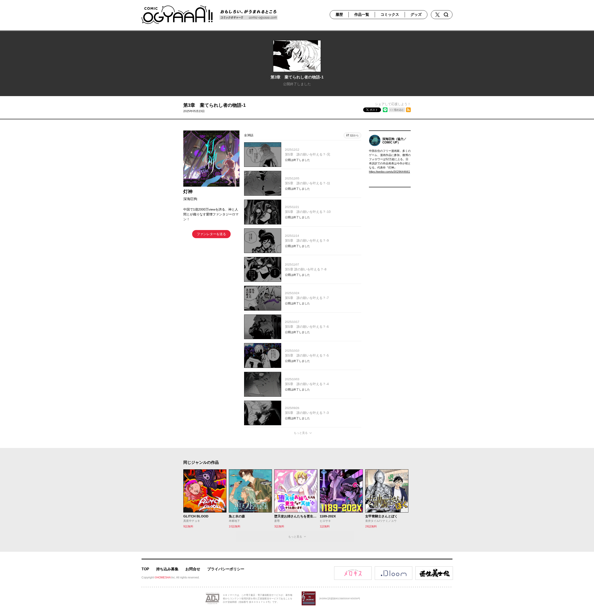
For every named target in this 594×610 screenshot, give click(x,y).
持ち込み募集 (167, 569)
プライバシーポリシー (225, 569)
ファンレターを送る (211, 234)
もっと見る (301, 433)
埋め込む (399, 109)
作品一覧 (361, 14)
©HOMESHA (163, 577)
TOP (145, 569)
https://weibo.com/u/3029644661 (389, 171)
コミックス (390, 14)
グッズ (416, 14)
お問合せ (192, 569)
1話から (354, 135)
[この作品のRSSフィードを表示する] (408, 109)
